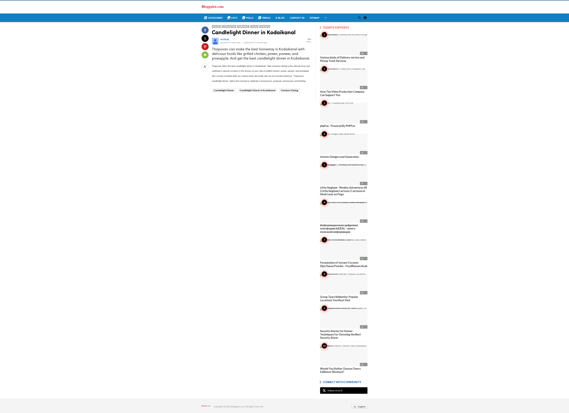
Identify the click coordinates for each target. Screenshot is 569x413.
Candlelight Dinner (224, 90)
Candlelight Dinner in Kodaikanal (254, 32)
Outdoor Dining (289, 90)
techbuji (224, 39)
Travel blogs (229, 26)
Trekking (264, 26)
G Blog (216, 26)
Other (254, 26)
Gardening (243, 26)
